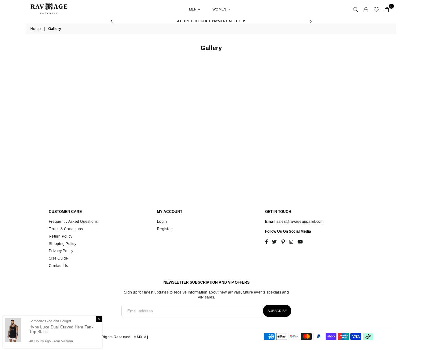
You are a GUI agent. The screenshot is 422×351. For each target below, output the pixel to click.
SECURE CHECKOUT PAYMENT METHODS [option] (210, 21)
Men (193, 9)
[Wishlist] (376, 9)
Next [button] (310, 21)
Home (35, 29)
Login (162, 221)
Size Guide (58, 258)
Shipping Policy (62, 244)
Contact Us (58, 266)
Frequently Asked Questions (73, 221)
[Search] (355, 9)
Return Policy (60, 236)
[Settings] (366, 9)
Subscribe (277, 311)
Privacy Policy (61, 251)
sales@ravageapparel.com (299, 221)
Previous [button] (111, 21)
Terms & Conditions (66, 229)
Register (164, 229)
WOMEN (220, 9)
